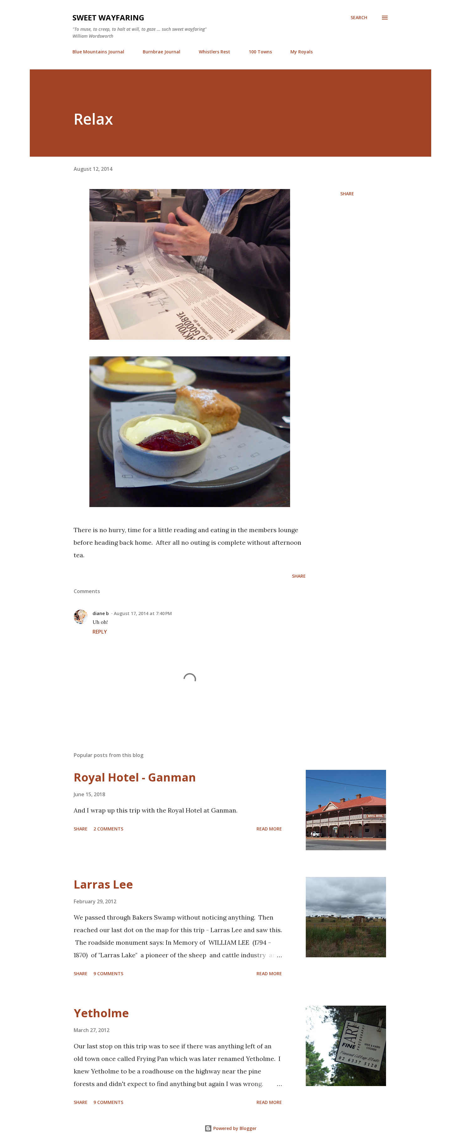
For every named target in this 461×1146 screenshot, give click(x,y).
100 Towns (260, 52)
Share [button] (347, 194)
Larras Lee (103, 884)
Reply (100, 631)
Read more (269, 829)
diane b (101, 613)
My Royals (301, 52)
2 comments (108, 829)
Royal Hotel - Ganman (135, 777)
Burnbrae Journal (161, 52)
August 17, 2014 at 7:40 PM (143, 613)
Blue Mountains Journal (98, 52)
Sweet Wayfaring (108, 17)
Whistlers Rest (214, 52)
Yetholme (101, 1013)
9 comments (108, 973)
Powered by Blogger (234, 1128)
